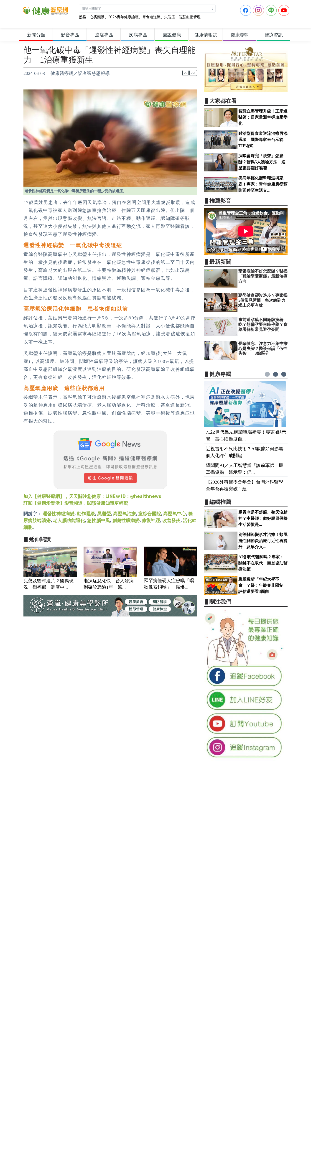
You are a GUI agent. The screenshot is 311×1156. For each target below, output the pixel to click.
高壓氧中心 (174, 513)
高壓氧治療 (124, 513)
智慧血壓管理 (190, 17)
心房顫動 (97, 17)
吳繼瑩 (104, 513)
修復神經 (151, 520)
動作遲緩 (86, 513)
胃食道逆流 (151, 17)
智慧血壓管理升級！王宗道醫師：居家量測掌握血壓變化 (263, 117)
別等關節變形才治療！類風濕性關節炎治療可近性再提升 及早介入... (263, 540)
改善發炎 (171, 520)
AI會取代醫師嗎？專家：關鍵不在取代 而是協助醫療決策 (263, 563)
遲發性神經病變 (58, 513)
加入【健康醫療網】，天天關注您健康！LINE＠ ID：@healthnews (92, 496)
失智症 (169, 17)
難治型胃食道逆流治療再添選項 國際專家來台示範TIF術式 (263, 139)
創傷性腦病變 (126, 520)
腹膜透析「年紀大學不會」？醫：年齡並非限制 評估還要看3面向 (263, 585)
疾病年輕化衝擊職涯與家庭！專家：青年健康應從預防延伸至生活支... (263, 184)
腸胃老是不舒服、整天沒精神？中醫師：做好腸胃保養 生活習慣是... (265, 518)
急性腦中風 (98, 520)
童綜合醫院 (149, 513)
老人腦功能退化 (69, 520)
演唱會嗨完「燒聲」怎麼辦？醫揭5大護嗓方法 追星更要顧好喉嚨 (262, 161)
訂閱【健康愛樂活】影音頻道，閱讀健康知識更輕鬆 (75, 503)
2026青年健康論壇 (123, 17)
